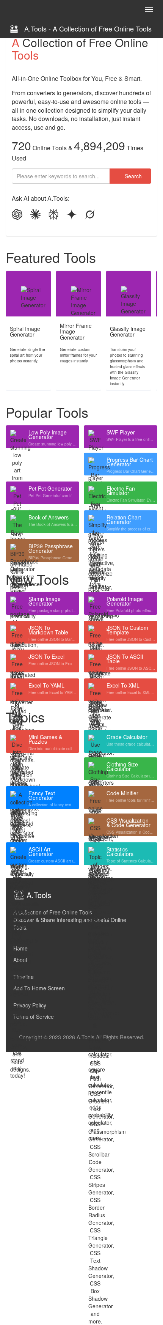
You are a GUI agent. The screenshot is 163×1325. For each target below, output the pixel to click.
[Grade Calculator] (95, 741)
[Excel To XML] (95, 689)
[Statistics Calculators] (95, 853)
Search (132, 176)
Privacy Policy (29, 1005)
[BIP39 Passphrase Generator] (17, 550)
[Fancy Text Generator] (17, 797)
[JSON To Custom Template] (95, 632)
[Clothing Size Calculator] (95, 768)
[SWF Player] (95, 436)
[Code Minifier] (95, 797)
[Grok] (90, 215)
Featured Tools (51, 257)
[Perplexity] (53, 215)
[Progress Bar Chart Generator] (95, 464)
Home (20, 948)
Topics (25, 716)
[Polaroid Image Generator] (95, 603)
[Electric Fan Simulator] (95, 493)
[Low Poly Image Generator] (17, 436)
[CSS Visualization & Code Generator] (95, 825)
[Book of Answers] (17, 521)
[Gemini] (71, 215)
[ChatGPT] (17, 215)
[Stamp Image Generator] (17, 603)
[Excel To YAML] (17, 689)
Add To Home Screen (39, 988)
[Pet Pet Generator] (17, 493)
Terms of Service (33, 1016)
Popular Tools (47, 412)
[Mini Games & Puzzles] (17, 741)
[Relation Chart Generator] (95, 521)
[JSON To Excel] (17, 661)
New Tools (37, 579)
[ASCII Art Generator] (17, 853)
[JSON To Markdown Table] (17, 632)
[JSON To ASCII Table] (95, 661)
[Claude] (35, 215)
